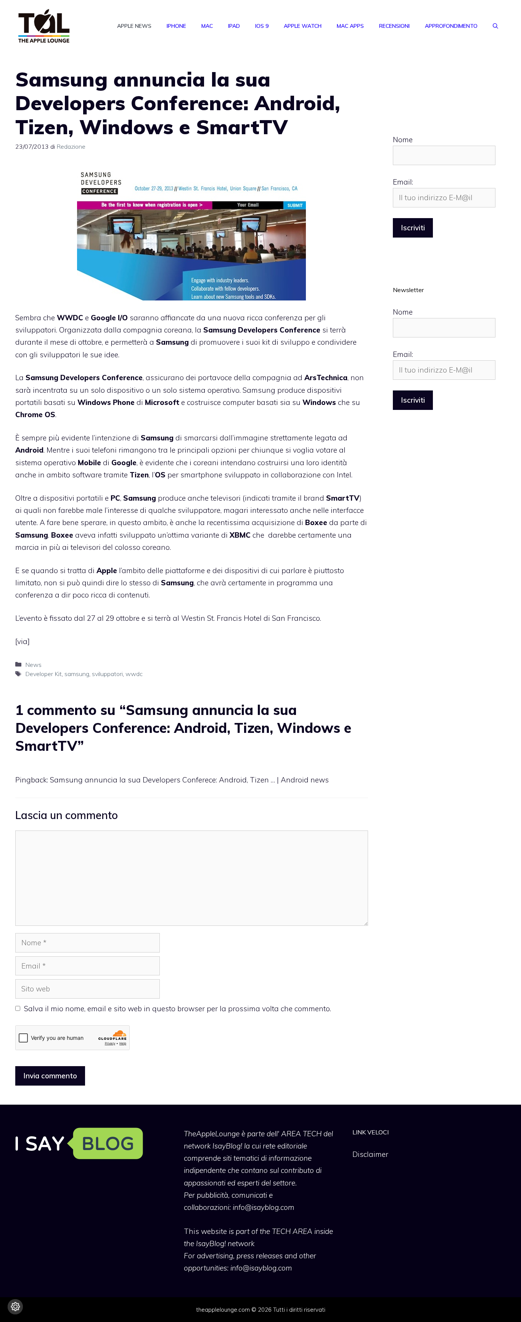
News (33, 664)
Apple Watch (303, 25)
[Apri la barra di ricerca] (495, 25)
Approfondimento (451, 25)
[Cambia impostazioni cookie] (15, 1306)
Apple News (134, 25)
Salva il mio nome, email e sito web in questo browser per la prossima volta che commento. (177, 1008)
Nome (403, 139)
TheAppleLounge (212, 1133)
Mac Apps (350, 25)
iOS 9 (262, 25)
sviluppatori (107, 674)
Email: (403, 181)
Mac (207, 25)
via (22, 641)
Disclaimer (370, 1154)
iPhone (176, 25)
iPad (234, 25)
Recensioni (394, 25)
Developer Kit (43, 674)
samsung (76, 674)
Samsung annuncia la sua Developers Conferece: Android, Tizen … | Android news (189, 779)
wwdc (134, 674)
